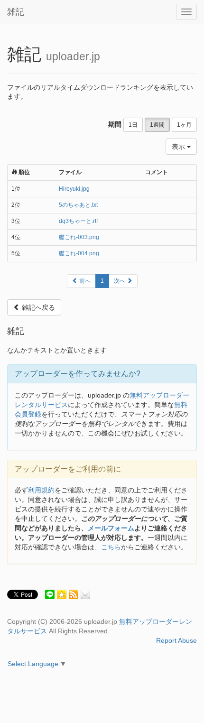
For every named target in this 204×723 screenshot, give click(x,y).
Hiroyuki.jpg (74, 188)
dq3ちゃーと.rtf (78, 221)
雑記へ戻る (37, 307)
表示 (179, 146)
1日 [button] (133, 124)
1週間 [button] (157, 124)
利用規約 (41, 490)
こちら (111, 547)
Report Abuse (176, 640)
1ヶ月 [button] (184, 124)
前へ (84, 281)
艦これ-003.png (79, 237)
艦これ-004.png (79, 253)
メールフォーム (111, 528)
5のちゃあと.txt (78, 205)
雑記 (15, 12)
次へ (120, 281)
